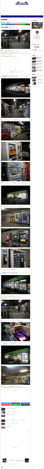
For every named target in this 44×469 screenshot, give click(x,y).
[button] (41, 52)
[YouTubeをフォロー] (37, 40)
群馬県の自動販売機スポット (4, 19)
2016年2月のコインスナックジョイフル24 (15, 72)
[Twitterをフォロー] (36, 40)
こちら (38, 39)
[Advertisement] (22, 10)
